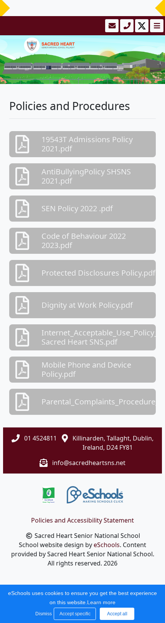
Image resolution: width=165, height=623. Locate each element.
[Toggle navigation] (155, 25)
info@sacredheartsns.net (88, 463)
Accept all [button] (117, 613)
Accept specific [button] (75, 613)
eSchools (107, 545)
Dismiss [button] (42, 613)
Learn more (101, 602)
